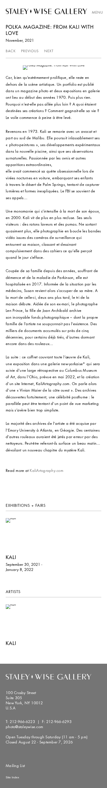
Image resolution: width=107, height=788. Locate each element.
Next (49, 51)
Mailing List (15, 765)
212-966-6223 (22, 721)
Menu (97, 12)
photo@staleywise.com (24, 726)
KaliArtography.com (46, 470)
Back (11, 51)
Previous (30, 51)
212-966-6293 (59, 721)
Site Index (12, 777)
